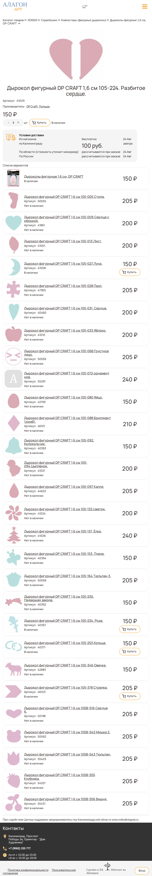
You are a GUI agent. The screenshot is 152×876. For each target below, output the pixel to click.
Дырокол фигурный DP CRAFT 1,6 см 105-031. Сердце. (65, 308)
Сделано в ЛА (94, 869)
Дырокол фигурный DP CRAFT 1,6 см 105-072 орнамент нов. (66, 375)
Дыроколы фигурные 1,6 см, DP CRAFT (53, 176)
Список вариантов (15, 165)
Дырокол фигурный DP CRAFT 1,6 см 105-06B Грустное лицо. (66, 353)
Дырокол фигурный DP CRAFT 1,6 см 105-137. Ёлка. (63, 531)
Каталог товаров (13, 20)
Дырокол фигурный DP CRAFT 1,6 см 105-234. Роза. (63, 620)
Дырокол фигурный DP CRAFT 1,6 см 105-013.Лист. (63, 241)
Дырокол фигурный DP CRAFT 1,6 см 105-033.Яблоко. (65, 330)
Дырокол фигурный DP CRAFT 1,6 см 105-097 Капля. (64, 486)
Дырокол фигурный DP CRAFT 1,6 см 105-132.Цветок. (65, 509)
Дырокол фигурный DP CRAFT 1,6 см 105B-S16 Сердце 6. (66, 710)
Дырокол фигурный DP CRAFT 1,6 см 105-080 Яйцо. (63, 397)
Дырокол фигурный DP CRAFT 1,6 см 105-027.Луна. (63, 263)
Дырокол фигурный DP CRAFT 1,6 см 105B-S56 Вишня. (65, 799)
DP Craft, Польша (38, 106)
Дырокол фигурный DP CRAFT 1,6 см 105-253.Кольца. (65, 643)
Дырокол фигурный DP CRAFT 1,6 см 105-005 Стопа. (64, 196)
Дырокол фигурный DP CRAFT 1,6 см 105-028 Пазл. (63, 285)
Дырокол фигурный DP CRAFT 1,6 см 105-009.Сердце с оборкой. (66, 219)
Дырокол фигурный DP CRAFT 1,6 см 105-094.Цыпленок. (55, 464)
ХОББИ (32, 20)
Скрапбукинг (49, 20)
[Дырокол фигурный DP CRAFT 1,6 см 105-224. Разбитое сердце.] (76, 84)
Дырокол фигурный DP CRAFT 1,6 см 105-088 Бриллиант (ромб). (67, 420)
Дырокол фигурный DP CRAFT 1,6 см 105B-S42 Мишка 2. (67, 732)
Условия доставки (31, 135)
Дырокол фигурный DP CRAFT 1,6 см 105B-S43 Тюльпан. (67, 754)
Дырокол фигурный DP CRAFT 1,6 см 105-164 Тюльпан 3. (67, 576)
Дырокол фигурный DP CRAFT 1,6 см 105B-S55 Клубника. (59, 777)
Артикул (9, 101)
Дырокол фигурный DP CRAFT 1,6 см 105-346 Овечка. (65, 665)
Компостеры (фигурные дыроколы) (83, 20)
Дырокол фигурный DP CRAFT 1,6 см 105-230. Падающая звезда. (59, 598)
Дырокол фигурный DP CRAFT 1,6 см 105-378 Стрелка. (66, 687)
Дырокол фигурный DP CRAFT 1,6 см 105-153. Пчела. (64, 553)
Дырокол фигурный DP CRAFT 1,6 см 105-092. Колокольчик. (59, 442)
